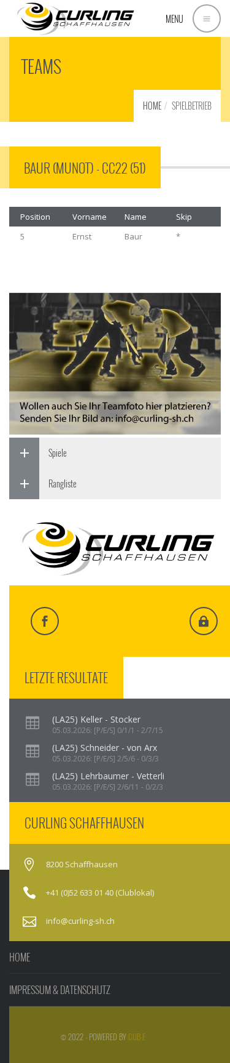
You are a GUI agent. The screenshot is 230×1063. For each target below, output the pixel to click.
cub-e (136, 1036)
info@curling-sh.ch (80, 920)
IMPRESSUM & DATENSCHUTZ (59, 989)
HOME (152, 105)
